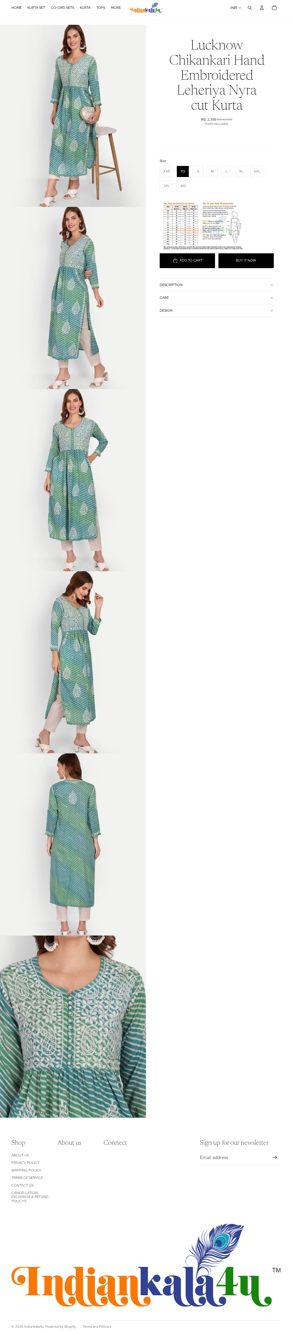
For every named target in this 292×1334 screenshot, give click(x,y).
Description (171, 285)
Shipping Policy (26, 1170)
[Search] (250, 7)
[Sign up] (275, 1157)
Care (164, 297)
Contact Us (22, 1185)
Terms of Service (27, 1177)
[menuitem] (116, 7)
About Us (20, 1155)
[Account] (262, 7)
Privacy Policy (25, 1162)
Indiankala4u (34, 1326)
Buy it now (246, 260)
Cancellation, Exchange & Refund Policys (29, 1197)
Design (166, 310)
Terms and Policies (97, 1326)
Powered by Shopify (60, 1326)
